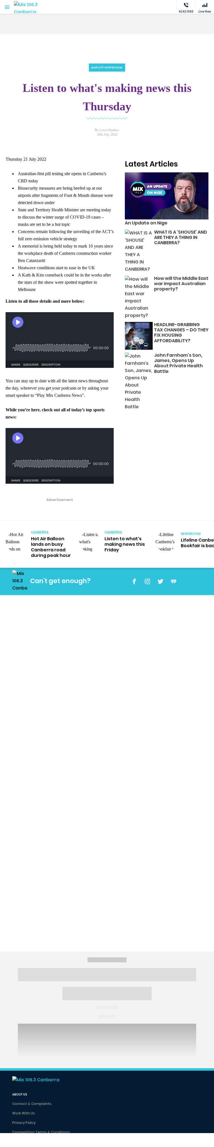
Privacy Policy (24, 1122)
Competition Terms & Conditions (41, 1132)
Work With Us (23, 1113)
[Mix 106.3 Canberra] (30, 7)
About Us (19, 1094)
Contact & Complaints (32, 1103)
